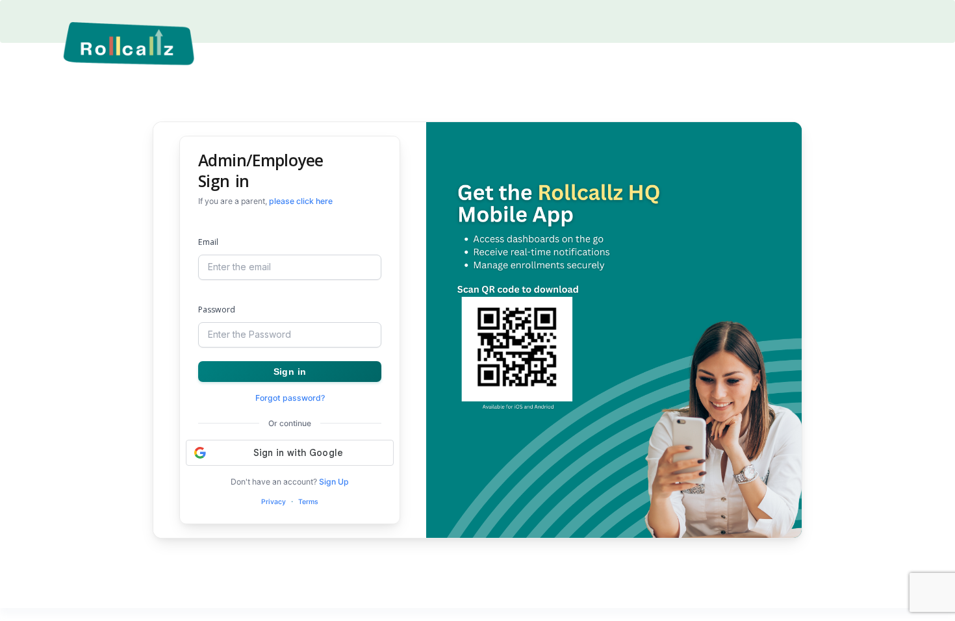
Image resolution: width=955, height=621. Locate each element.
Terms (308, 502)
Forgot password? (290, 398)
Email (208, 241)
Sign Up (334, 482)
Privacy (273, 502)
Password (216, 309)
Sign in (290, 371)
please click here (301, 201)
